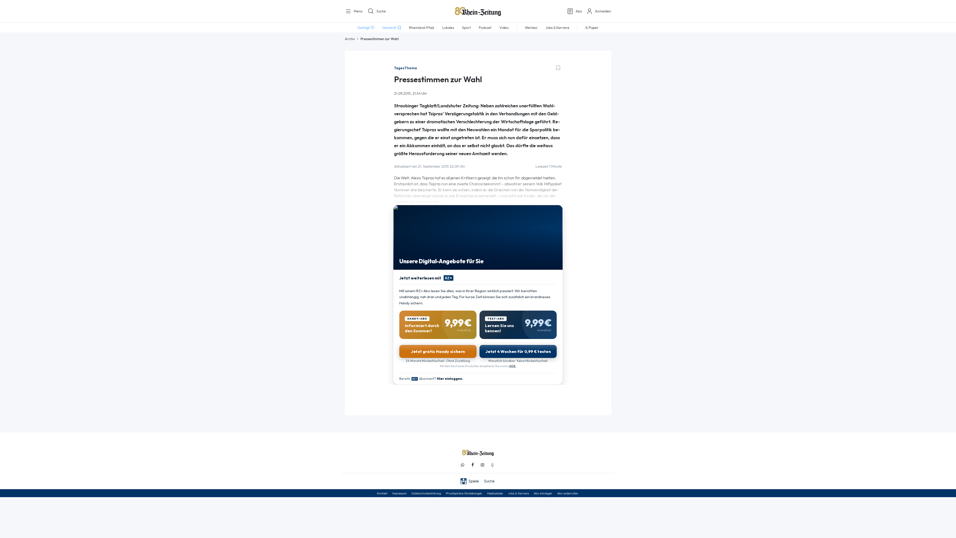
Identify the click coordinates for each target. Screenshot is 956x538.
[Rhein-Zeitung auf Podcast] (492, 465)
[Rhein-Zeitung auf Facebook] (472, 465)
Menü (357, 11)
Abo (579, 11)
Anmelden (603, 11)
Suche (381, 11)
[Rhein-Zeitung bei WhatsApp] (462, 465)
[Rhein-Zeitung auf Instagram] (482, 465)
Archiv (350, 39)
